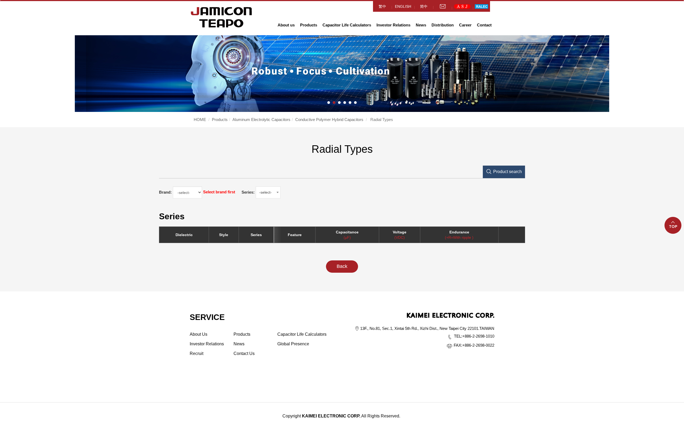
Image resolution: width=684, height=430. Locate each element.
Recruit (196, 353)
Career (465, 25)
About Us (198, 334)
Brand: (165, 192)
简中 (424, 6)
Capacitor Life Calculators (346, 25)
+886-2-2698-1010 (474, 336)
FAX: (458, 345)
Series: (248, 192)
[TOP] (673, 228)
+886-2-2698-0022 (474, 345)
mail (442, 6)
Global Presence (293, 344)
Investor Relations (393, 25)
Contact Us (244, 353)
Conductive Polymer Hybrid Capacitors (329, 119)
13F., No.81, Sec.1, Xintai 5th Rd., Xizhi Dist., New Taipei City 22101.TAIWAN (427, 328)
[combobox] (268, 192)
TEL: (458, 336)
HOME (221, 17)
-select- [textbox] (265, 192)
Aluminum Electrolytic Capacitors (261, 119)
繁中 (382, 6)
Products (308, 25)
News (421, 25)
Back (342, 266)
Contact (484, 25)
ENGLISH (403, 6)
